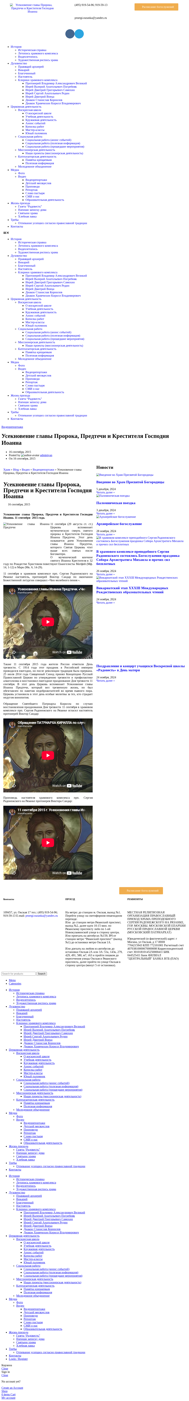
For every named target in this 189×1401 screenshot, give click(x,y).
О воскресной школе (38, 113)
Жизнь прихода (20, 203)
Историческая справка (32, 50)
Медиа (15, 169)
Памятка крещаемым (38, 159)
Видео (22, 176)
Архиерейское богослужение (119, 524)
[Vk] (70, 33)
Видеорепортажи (36, 179)
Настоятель (25, 76)
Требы (15, 219)
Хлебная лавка (27, 216)
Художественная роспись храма (38, 60)
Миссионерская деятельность (36, 149)
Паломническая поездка (115, 503)
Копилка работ (34, 126)
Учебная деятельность (39, 116)
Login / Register (18, 1359)
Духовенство (19, 63)
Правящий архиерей (31, 66)
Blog (16, 469)
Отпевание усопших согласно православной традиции (52, 223)
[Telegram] (79, 33)
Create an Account (12, 1387)
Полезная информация (39, 163)
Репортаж (31, 189)
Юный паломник (36, 133)
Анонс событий (35, 123)
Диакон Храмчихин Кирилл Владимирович (53, 103)
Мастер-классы (34, 129)
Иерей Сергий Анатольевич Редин (47, 93)
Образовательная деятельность (44, 199)
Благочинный (26, 73)
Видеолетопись (27, 56)
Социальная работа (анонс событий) (48, 139)
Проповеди (32, 186)
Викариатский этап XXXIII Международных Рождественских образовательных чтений (132, 590)
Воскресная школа (29, 110)
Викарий (23, 70)
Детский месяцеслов (38, 183)
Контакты (17, 226)
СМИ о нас (32, 196)
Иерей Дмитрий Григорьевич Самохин (50, 90)
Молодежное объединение (34, 166)
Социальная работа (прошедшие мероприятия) (54, 146)
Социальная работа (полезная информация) (52, 143)
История (16, 46)
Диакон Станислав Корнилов (43, 100)
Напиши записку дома (32, 209)
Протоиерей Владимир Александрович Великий (56, 83)
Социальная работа (30, 136)
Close (4, 1368)
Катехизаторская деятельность (37, 156)
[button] (156, 7)
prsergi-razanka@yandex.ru (41, 915)
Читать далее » (105, 492)
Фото (21, 173)
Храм (6, 469)
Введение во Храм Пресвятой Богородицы (130, 482)
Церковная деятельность (26, 106)
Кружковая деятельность (40, 119)
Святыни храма (28, 213)
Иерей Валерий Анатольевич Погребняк (51, 86)
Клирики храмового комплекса (37, 80)
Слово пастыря (34, 193)
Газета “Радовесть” (30, 206)
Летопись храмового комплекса (38, 53)
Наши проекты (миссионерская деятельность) (54, 153)
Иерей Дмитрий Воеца (39, 96)
